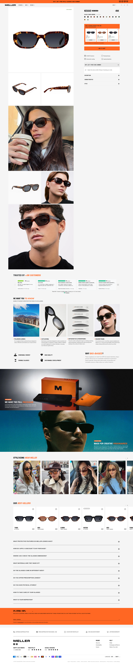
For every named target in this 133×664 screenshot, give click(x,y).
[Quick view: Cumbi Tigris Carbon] (117, 30)
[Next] (127, 458)
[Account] (124, 5)
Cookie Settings (117, 661)
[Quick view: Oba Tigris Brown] (106, 30)
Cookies (78, 661)
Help (114, 5)
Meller (21, 661)
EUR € (117, 656)
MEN (26, 5)
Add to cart (102, 48)
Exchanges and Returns (115, 645)
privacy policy (20, 622)
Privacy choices (110, 661)
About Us (98, 642)
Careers (97, 647)
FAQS (111, 642)
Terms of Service (84, 661)
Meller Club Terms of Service (93, 661)
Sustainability (99, 645)
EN (112, 656)
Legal (69, 661)
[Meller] (10, 5)
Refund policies (103, 661)
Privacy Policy (73, 661)
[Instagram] (17, 644)
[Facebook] (14, 644)
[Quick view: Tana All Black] (95, 30)
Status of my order (114, 647)
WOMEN (20, 5)
